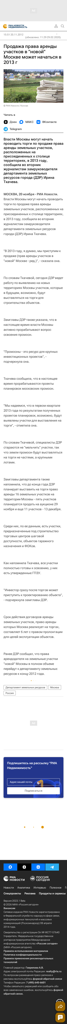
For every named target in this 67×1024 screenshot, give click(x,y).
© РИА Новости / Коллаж (16, 105)
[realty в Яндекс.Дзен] (24, 867)
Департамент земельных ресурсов (25, 687)
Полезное (55, 887)
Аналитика (23, 887)
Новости (9, 887)
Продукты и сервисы (52, 893)
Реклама (29, 893)
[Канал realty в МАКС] (10, 867)
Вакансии (9, 908)
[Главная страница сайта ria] (4, 26)
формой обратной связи (47, 978)
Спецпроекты (12, 893)
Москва (54, 687)
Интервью (40, 887)
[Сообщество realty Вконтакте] (38, 867)
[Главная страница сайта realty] (21, 26)
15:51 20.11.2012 (13, 34)
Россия (10, 693)
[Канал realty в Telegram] (52, 867)
